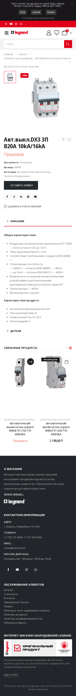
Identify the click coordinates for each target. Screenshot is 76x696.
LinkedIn (21, 196)
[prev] (63, 139)
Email (35, 196)
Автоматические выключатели (33, 171)
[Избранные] (57, 32)
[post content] (20, 385)
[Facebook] (6, 24)
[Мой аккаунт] (49, 32)
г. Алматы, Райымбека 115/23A (22, 526)
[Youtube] (11, 24)
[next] (69, 139)
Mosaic (51, 12)
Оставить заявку (21, 185)
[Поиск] (68, 44)
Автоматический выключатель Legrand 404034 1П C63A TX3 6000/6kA (56, 428)
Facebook (7, 196)
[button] (67, 348)
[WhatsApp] (21, 24)
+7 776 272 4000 (13, 537)
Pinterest (28, 196)
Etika (22, 12)
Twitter (14, 196)
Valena (36, 12)
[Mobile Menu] (6, 33)
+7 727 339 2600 (32, 537)
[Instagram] (16, 24)
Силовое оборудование (17, 176)
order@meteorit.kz (15, 548)
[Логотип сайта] (20, 33)
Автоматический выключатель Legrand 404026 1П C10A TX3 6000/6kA (20, 428)
